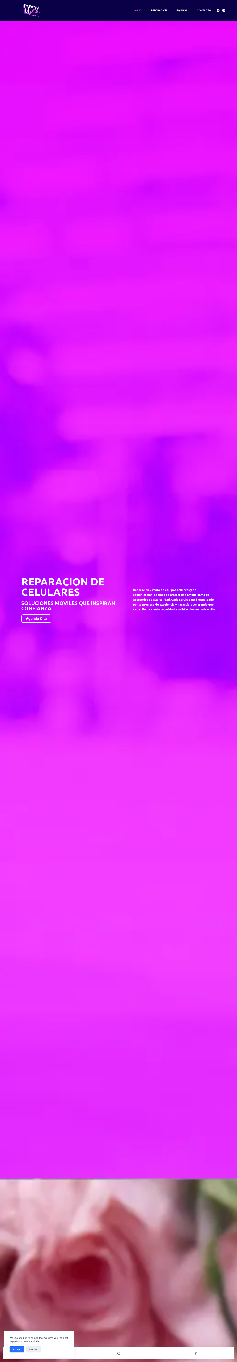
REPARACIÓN (159, 10)
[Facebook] (218, 10)
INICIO (138, 10)
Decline (33, 1349)
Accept (17, 1349)
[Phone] (118, 1353)
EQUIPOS (181, 10)
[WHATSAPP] (195, 1353)
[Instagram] (223, 10)
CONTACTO (204, 10)
